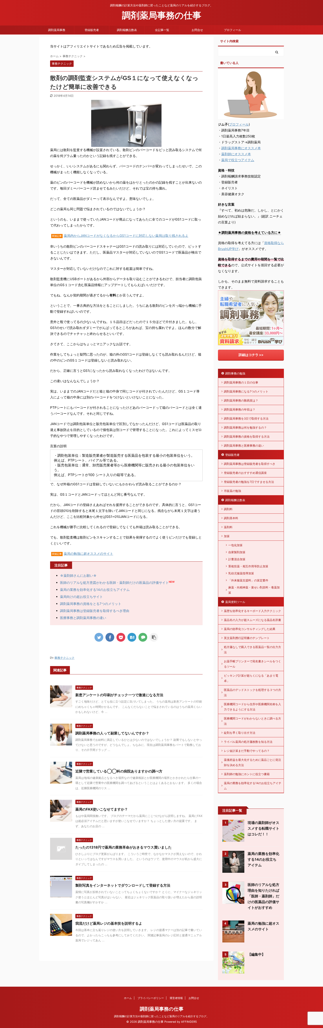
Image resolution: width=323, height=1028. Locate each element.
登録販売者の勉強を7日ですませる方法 (249, 482)
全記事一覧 (162, 30)
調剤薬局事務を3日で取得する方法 (246, 418)
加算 (227, 536)
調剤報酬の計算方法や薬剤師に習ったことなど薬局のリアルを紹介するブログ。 (161, 1016)
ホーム (128, 998)
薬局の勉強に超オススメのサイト (88, 553)
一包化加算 (235, 545)
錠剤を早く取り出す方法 (239, 732)
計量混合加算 (236, 559)
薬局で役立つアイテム (237, 160)
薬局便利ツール (235, 602)
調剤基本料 (231, 518)
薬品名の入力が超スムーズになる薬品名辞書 (252, 620)
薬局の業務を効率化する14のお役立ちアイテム (95, 590)
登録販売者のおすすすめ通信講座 (245, 473)
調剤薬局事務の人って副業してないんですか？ (112, 733)
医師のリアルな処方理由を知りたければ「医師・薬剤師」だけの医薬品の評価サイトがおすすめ (263, 896)
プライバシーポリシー (151, 998)
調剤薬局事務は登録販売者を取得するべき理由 (94, 611)
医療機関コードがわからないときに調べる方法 (252, 721)
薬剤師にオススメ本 (236, 154)
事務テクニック (64, 657)
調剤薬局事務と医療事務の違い (244, 445)
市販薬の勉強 (232, 491)
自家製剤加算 (236, 552)
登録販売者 (92, 30)
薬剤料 (228, 527)
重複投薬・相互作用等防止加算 (248, 566)
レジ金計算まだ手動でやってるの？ (247, 750)
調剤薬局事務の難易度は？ (241, 400)
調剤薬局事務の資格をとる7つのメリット (90, 604)
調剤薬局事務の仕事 (161, 15)
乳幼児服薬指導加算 (241, 573)
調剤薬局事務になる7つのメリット (246, 391)
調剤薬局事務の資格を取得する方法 (247, 436)
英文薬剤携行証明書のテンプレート (247, 638)
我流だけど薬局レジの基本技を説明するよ (108, 923)
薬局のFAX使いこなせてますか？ (101, 809)
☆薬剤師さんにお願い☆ (78, 575)
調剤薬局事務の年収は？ (239, 409)
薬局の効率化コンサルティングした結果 (249, 629)
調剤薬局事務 (56, 30)
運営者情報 (176, 998)
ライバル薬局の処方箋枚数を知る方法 (248, 741)
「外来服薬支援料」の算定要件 (248, 580)
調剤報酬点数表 (127, 30)
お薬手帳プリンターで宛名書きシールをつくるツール (252, 663)
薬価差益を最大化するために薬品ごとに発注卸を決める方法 (252, 762)
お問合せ (197, 30)
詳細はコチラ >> (251, 355)
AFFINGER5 (189, 1021)
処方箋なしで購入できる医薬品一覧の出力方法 (252, 649)
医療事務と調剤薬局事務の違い (83, 618)
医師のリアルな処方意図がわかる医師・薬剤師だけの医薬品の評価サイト (114, 583)
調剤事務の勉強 (235, 373)
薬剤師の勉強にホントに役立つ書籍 (247, 774)
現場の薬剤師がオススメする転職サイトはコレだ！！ (263, 828)
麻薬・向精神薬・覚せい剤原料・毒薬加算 (254, 590)
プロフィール (232, 30)
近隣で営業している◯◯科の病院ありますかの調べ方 (118, 771)
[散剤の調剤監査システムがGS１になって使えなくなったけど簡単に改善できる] (131, 637)
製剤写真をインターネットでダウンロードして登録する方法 (122, 885)
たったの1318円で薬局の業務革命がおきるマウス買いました (123, 847)
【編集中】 (256, 954)
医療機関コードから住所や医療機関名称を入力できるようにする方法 (252, 706)
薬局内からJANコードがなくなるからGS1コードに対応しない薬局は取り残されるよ (126, 236)
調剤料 (228, 509)
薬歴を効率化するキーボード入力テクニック (252, 611)
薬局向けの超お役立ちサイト (81, 597)
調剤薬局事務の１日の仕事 (241, 382)
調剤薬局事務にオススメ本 (241, 148)
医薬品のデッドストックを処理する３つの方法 (252, 692)
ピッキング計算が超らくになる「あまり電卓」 (251, 678)
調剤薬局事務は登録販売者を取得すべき (249, 464)
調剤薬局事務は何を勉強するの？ (245, 427)
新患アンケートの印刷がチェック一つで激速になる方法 (119, 695)
